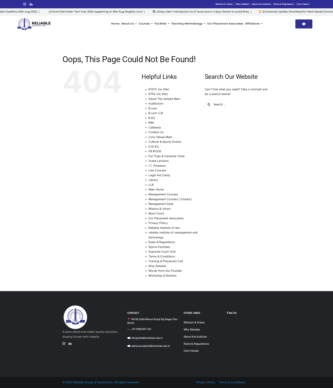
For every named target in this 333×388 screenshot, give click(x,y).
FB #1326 (154, 151)
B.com (152, 108)
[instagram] (24, 4)
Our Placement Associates (165, 218)
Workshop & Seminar (162, 275)
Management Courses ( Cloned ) (170, 199)
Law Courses (157, 170)
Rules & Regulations (161, 242)
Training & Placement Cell (165, 261)
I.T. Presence (157, 165)
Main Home (156, 189)
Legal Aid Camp (159, 175)
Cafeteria (154, 127)
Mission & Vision (159, 208)
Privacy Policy (158, 223)
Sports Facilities (159, 247)
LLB (150, 184)
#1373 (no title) (158, 89)
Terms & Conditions (161, 256)
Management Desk (160, 204)
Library (153, 180)
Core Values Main (160, 137)
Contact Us (155, 132)
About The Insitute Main (164, 99)
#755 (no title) (158, 94)
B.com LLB (155, 113)
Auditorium (155, 103)
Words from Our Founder (165, 270)
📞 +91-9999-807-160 (139, 329)
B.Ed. (152, 118)
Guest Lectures (158, 160)
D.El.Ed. (153, 146)
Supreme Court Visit (162, 251)
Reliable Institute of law (164, 228)
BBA (151, 122)
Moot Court (156, 213)
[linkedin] (31, 4)
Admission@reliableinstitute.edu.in (150, 346)
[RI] (34, 18)
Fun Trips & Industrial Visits (166, 156)
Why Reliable (157, 266)
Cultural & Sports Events (164, 141)
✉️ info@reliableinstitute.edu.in (145, 338)
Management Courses (163, 194)
